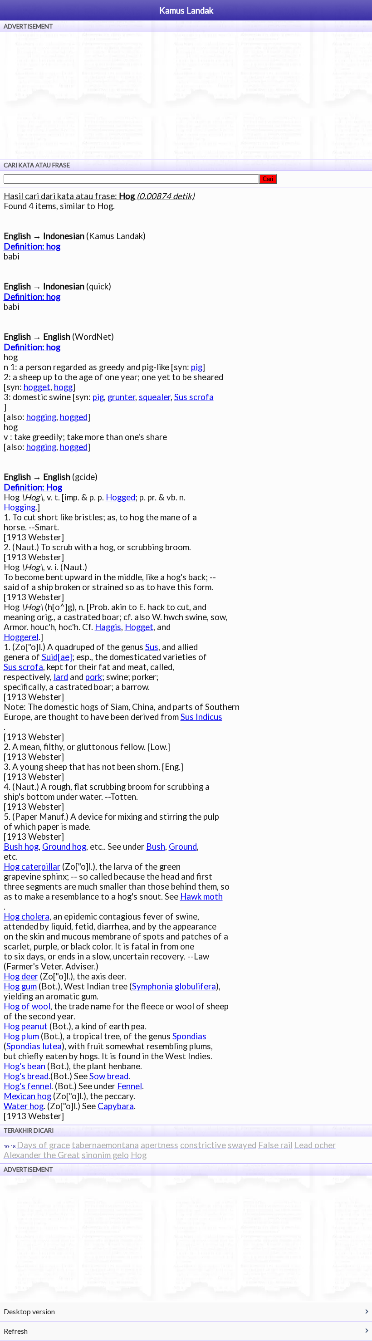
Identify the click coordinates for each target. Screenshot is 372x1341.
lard (61, 677)
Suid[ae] (57, 657)
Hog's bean (24, 1066)
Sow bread (108, 1076)
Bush (155, 847)
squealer (155, 397)
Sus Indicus (201, 717)
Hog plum (21, 1036)
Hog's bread (26, 1076)
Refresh (16, 1330)
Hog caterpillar (32, 866)
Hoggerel (21, 637)
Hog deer (21, 976)
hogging (41, 417)
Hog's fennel (27, 1086)
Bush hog (21, 847)
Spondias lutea (34, 1046)
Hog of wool (27, 1006)
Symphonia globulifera (174, 986)
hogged (74, 417)
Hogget (139, 627)
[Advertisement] (186, 95)
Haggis (108, 627)
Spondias (189, 1036)
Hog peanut (26, 1026)
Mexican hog (27, 1096)
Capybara (116, 1106)
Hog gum (20, 986)
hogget (37, 387)
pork (93, 677)
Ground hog (64, 847)
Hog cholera (26, 916)
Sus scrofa (194, 397)
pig (196, 367)
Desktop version (29, 1311)
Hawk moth (201, 896)
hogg (63, 387)
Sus (151, 647)
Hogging (19, 507)
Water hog (24, 1106)
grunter (121, 397)
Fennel (129, 1086)
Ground (183, 847)
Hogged (120, 497)
